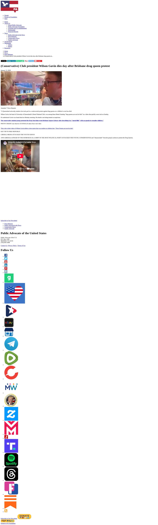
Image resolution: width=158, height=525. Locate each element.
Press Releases (12, 36)
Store (5, 18)
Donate (6, 15)
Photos (10, 46)
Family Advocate (13, 40)
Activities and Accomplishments (17, 28)
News (6, 33)
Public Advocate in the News (16, 35)
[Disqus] (79, 196)
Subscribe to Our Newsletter (9, 220)
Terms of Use (21, 245)
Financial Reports (13, 31)
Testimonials (11, 30)
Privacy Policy (12, 245)
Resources (7, 48)
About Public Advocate (15, 25)
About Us (7, 23)
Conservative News (13, 38)
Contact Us (4, 245)
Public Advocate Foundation (16, 26)
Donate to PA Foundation (8, 523)
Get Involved (8, 41)
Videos (10, 45)
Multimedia (7, 43)
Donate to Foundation (10, 17)
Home (6, 22)
